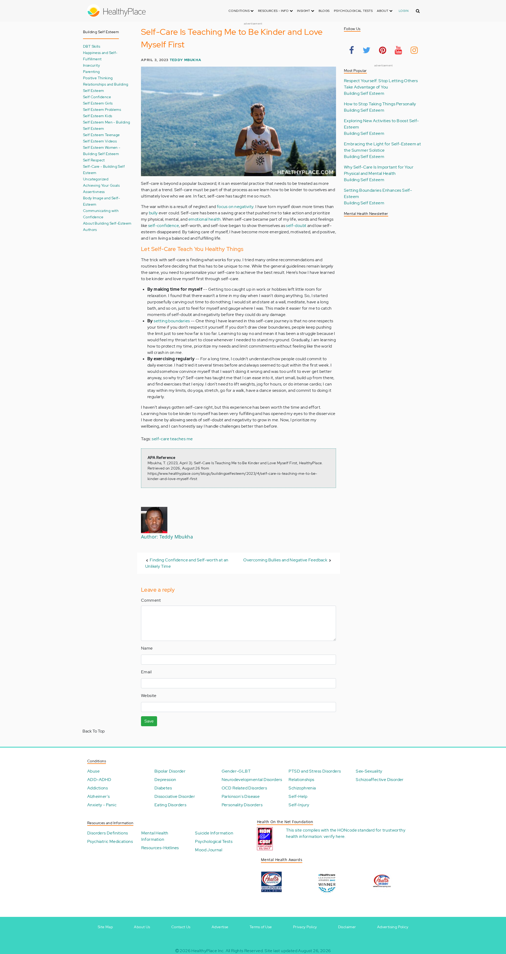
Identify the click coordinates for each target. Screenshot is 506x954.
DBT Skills (91, 46)
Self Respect (94, 159)
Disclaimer (347, 927)
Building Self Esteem (364, 93)
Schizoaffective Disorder (380, 779)
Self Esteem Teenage (101, 134)
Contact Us (181, 927)
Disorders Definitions (107, 833)
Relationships (301, 779)
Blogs (324, 11)
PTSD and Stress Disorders (315, 771)
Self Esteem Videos (100, 141)
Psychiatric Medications (110, 841)
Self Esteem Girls (98, 103)
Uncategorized (95, 178)
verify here (334, 836)
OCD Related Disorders (244, 788)
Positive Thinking (98, 77)
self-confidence (163, 225)
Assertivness (94, 191)
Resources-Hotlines (160, 848)
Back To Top (93, 731)
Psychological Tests (353, 11)
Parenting (91, 71)
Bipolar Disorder (170, 771)
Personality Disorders (242, 805)
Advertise (220, 927)
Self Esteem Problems (102, 109)
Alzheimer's (98, 796)
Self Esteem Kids (97, 115)
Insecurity (91, 65)
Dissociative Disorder (174, 796)
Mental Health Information (154, 836)
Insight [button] (304, 11)
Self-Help (298, 796)
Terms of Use (261, 927)
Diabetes (163, 788)
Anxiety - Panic (101, 805)
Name (147, 648)
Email (146, 672)
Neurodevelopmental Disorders (252, 779)
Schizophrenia (302, 788)
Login (403, 11)
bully (153, 213)
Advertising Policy (392, 927)
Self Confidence (97, 96)
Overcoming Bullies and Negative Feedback (285, 560)
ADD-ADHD (99, 779)
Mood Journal (208, 850)
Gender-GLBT (236, 771)
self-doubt (296, 225)
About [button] (383, 11)
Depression (165, 779)
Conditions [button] (239, 11)
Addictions (97, 788)
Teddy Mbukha (185, 60)
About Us (142, 927)
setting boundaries (172, 321)
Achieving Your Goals (101, 185)
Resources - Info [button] (274, 11)
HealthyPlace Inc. (208, 950)
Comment (151, 600)
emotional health (204, 219)
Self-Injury (299, 805)
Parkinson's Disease (241, 796)
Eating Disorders (170, 805)
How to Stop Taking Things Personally (380, 104)
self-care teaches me (172, 439)
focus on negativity (235, 206)
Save (149, 721)
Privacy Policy (305, 927)
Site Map (105, 927)
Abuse (93, 771)
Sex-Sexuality (369, 771)
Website (149, 695)
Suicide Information (214, 833)
